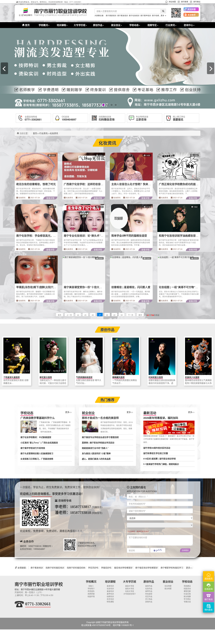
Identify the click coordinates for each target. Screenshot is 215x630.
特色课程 (110, 601)
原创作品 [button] (97, 25)
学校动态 (187, 581)
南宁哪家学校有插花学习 (172, 567)
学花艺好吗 (93, 567)
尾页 (140, 315)
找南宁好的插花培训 (55, 567)
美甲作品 (148, 591)
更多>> (68, 412)
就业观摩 (187, 596)
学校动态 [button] (134, 25)
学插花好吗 (106, 567)
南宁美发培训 (122, 15)
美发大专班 (129, 588)
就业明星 (168, 588)
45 (85, 315)
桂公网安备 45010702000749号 (96, 625)
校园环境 (91, 596)
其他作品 (148, 601)
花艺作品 (148, 596)
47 (100, 315)
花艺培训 (110, 599)
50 (122, 315)
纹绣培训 (110, 596)
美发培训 (110, 586)
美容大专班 (129, 586)
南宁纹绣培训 (157, 15)
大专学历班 (129, 581)
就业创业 (168, 581)
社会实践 (187, 594)
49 (114, 315)
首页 (27, 25)
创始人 (91, 586)
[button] (176, 12)
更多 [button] (163, 15)
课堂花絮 (187, 591)
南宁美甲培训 (145, 15)
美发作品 (148, 586)
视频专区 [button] (152, 25)
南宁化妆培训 (134, 15)
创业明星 (168, 586)
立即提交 (185, 550)
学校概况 (91, 581)
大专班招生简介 (129, 594)
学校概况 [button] (43, 25)
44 (78, 315)
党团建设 (187, 586)
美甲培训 (110, 594)
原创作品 (148, 581)
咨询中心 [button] (188, 25)
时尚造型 (148, 594)
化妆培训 (110, 588)
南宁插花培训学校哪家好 (146, 567)
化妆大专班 (129, 591)
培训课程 (110, 581)
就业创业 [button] (116, 25)
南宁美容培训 (111, 15)
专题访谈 (187, 601)
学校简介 (91, 588)
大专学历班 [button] (79, 25)
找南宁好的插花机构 (76, 567)
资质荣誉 (91, 594)
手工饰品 (148, 599)
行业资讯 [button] (170, 25)
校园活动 (187, 588)
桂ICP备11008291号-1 (123, 625)
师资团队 (91, 591)
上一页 (69, 315)
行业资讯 (43, 133)
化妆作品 (148, 588)
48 (107, 315)
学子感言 (187, 599)
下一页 (130, 315)
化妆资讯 (54, 133)
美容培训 (110, 591)
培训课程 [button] (61, 25)
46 (93, 315)
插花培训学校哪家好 (123, 567)
